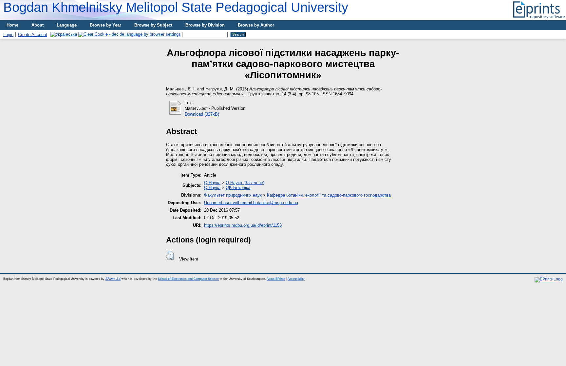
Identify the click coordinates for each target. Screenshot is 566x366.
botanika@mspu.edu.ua (275, 202)
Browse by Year (105, 25)
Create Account (32, 34)
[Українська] (63, 34)
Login (8, 34)
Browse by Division (205, 25)
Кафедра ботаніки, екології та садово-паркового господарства (329, 195)
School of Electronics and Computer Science (188, 278)
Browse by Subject (153, 25)
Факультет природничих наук (233, 195)
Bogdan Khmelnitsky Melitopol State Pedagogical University (175, 7)
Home (12, 25)
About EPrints (276, 278)
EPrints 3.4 (113, 278)
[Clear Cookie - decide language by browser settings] (129, 34)
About (37, 25)
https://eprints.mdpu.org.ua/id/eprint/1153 (243, 225)
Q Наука (212, 182)
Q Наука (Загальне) (245, 182)
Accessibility (296, 278)
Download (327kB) (202, 114)
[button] (170, 255)
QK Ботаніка (238, 187)
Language (67, 25)
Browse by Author (256, 25)
